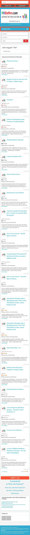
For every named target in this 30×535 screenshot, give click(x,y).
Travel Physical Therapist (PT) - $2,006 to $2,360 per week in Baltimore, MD (17, 256)
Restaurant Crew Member (15, 192)
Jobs (22, 471)
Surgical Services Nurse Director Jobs (10, 501)
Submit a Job (8, 5)
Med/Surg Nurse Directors (7, 503)
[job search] (26, 471)
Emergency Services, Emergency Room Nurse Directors (13, 504)
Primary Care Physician (14, 430)
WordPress (3, 530)
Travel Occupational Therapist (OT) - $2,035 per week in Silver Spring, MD (17, 213)
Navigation (6, 29)
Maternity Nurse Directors (7, 507)
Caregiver (10, 100)
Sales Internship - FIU (14, 348)
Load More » (5, 471)
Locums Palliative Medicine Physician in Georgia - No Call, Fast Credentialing (16, 451)
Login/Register (22, 5)
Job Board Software (18, 528)
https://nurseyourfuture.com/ (7, 528)
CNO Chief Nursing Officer (7, 506)
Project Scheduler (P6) (14, 156)
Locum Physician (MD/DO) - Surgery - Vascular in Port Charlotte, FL (16, 410)
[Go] (25, 41)
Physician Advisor (12, 61)
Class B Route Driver (13, 174)
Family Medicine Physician (15, 140)
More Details (4, 74)
